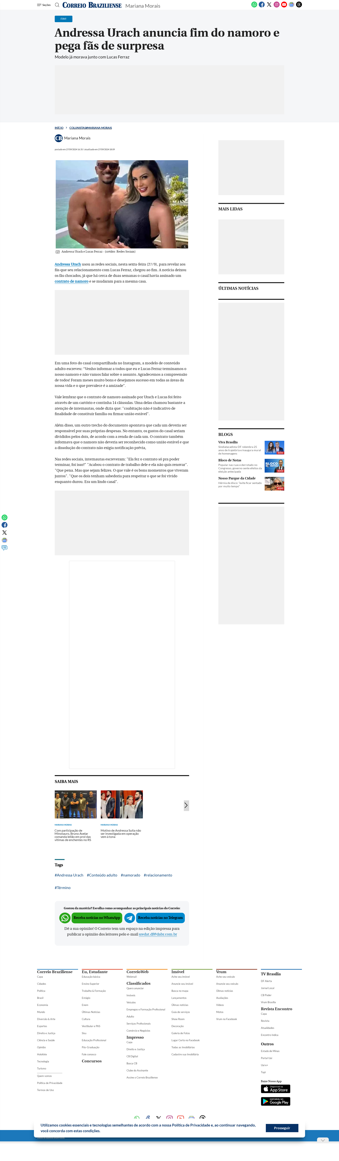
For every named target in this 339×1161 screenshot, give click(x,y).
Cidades (41, 983)
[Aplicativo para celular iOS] (275, 1089)
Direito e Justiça (46, 1033)
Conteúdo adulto (103, 875)
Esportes (42, 1026)
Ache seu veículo (225, 976)
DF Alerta (266, 981)
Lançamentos (179, 997)
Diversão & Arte (46, 1019)
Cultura (86, 1019)
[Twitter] (269, 6)
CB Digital (132, 1056)
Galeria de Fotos (180, 1033)
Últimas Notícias (91, 1012)
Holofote (42, 1054)
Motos (219, 1012)
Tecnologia (43, 1061)
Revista (265, 1020)
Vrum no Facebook (226, 1019)
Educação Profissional (94, 1040)
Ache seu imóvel (180, 976)
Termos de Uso (45, 1090)
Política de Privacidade (49, 1083)
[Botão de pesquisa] (56, 5)
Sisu (84, 1033)
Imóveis (131, 995)
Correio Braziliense (54, 972)
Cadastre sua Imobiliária (185, 1054)
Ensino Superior (90, 983)
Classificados (138, 983)
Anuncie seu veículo (227, 983)
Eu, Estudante (95, 972)
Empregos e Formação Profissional (146, 1009)
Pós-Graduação (90, 1047)
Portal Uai (266, 1058)
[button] (102, 1131)
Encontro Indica (269, 1034)
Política (41, 990)
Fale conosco (89, 1054)
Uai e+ (264, 1065)
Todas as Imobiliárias (183, 1047)
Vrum (221, 972)
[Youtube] (284, 6)
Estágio (86, 997)
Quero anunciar (135, 988)
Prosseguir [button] (282, 1128)
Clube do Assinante (137, 1070)
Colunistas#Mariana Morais (90, 127)
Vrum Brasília (268, 1002)
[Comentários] (4, 549)
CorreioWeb (138, 972)
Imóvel (177, 972)
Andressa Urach (70, 875)
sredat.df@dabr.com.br (158, 934)
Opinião (41, 1047)
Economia (42, 1004)
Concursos (92, 1061)
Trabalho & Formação (94, 990)
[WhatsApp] (254, 6)
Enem (85, 1004)
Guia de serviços (180, 1012)
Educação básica (91, 976)
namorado (131, 875)
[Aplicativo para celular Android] (275, 1102)
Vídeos (220, 1004)
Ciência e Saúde (46, 1040)
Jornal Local (267, 988)
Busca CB (132, 1063)
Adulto (130, 1016)
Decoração (177, 1026)
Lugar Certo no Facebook (185, 1040)
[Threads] (299, 6)
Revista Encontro (276, 1009)
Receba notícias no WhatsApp (97, 918)
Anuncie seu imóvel (182, 983)
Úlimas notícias (179, 1004)
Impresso (135, 1037)
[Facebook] (262, 6)
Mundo (41, 1012)
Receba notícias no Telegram (160, 918)
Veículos (131, 1002)
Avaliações (222, 997)
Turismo (41, 1068)
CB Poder (266, 995)
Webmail (132, 976)
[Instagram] (277, 6)
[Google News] (291, 6)
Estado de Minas (270, 1051)
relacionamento (159, 875)
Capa (40, 976)
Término (64, 887)
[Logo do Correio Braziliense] (92, 5)
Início (59, 127)
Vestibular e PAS (91, 1026)
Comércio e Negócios (138, 1030)
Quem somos (44, 1075)
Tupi (263, 1072)
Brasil (40, 997)
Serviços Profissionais (139, 1023)
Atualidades (267, 1027)
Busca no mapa (179, 990)
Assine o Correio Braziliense (142, 1077)
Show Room (178, 1019)
